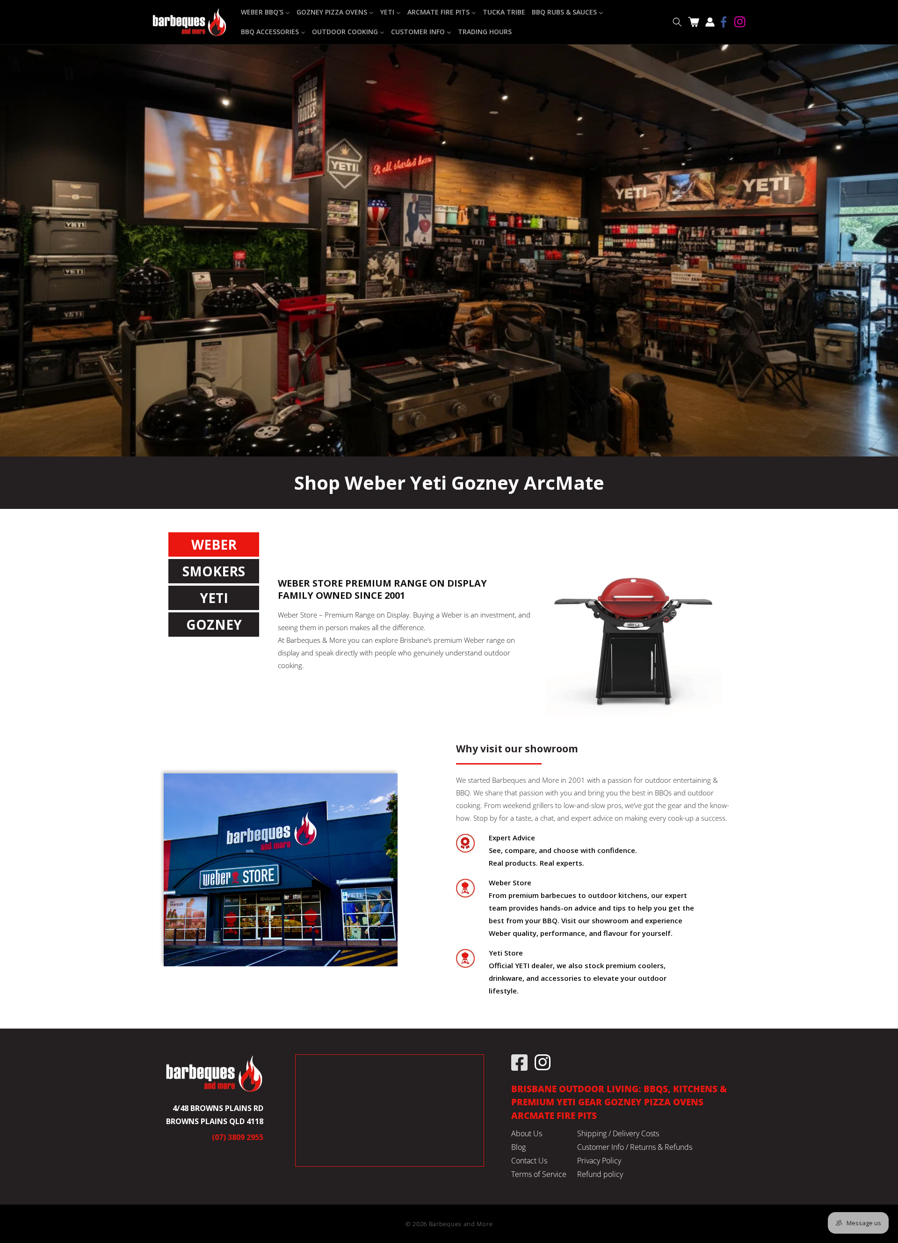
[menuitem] (265, 12)
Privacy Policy (599, 1160)
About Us (526, 1133)
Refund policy (600, 1174)
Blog (518, 1147)
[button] (677, 22)
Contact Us (529, 1160)
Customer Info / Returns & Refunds (634, 1147)
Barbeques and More (461, 1224)
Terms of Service (538, 1174)
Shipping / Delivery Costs (618, 1133)
